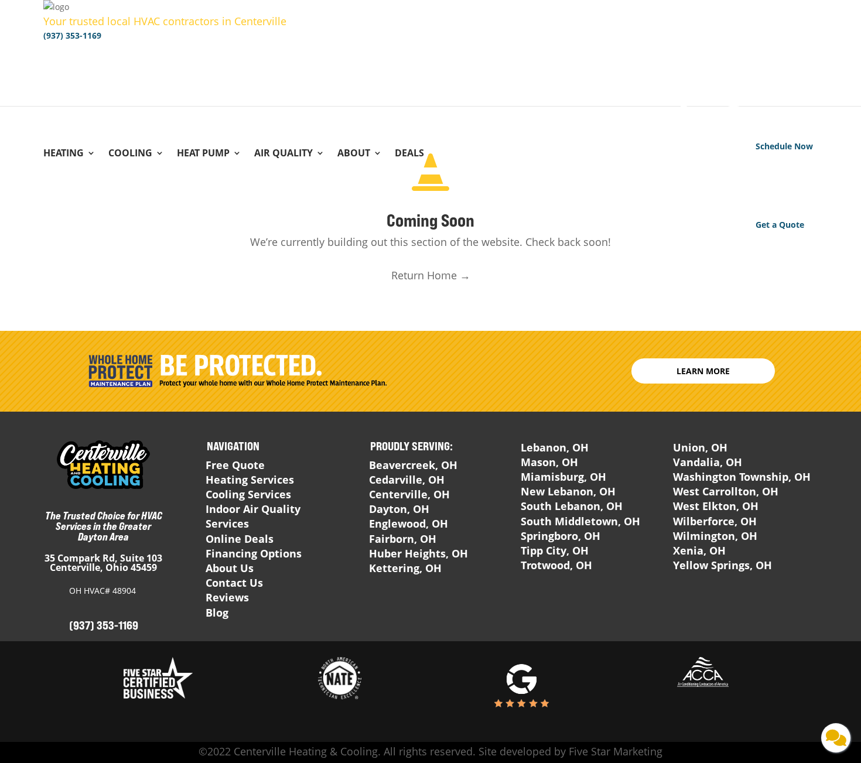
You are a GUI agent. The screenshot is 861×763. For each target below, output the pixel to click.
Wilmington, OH (715, 536)
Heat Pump (203, 154)
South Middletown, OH (580, 521)
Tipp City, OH (555, 550)
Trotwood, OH (556, 565)
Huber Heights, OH (418, 553)
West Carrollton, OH (725, 491)
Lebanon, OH (555, 447)
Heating (63, 154)
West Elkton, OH (715, 506)
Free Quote (235, 465)
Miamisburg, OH (563, 477)
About (353, 154)
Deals (409, 154)
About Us (230, 568)
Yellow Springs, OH (722, 565)
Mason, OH (549, 462)
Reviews (227, 597)
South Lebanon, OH (572, 506)
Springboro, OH (560, 536)
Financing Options (254, 553)
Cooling (130, 154)
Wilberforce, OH (715, 521)
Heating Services (250, 480)
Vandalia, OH (707, 462)
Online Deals (240, 539)
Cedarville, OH (407, 480)
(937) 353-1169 (72, 35)
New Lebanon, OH (568, 491)
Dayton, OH (399, 509)
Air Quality (283, 154)
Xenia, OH (699, 550)
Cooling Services (248, 494)
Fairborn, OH (402, 539)
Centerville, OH (409, 494)
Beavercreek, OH (413, 465)
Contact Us (234, 583)
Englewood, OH (408, 523)
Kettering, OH (405, 568)
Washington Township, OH (742, 477)
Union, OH (700, 447)
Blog (217, 612)
